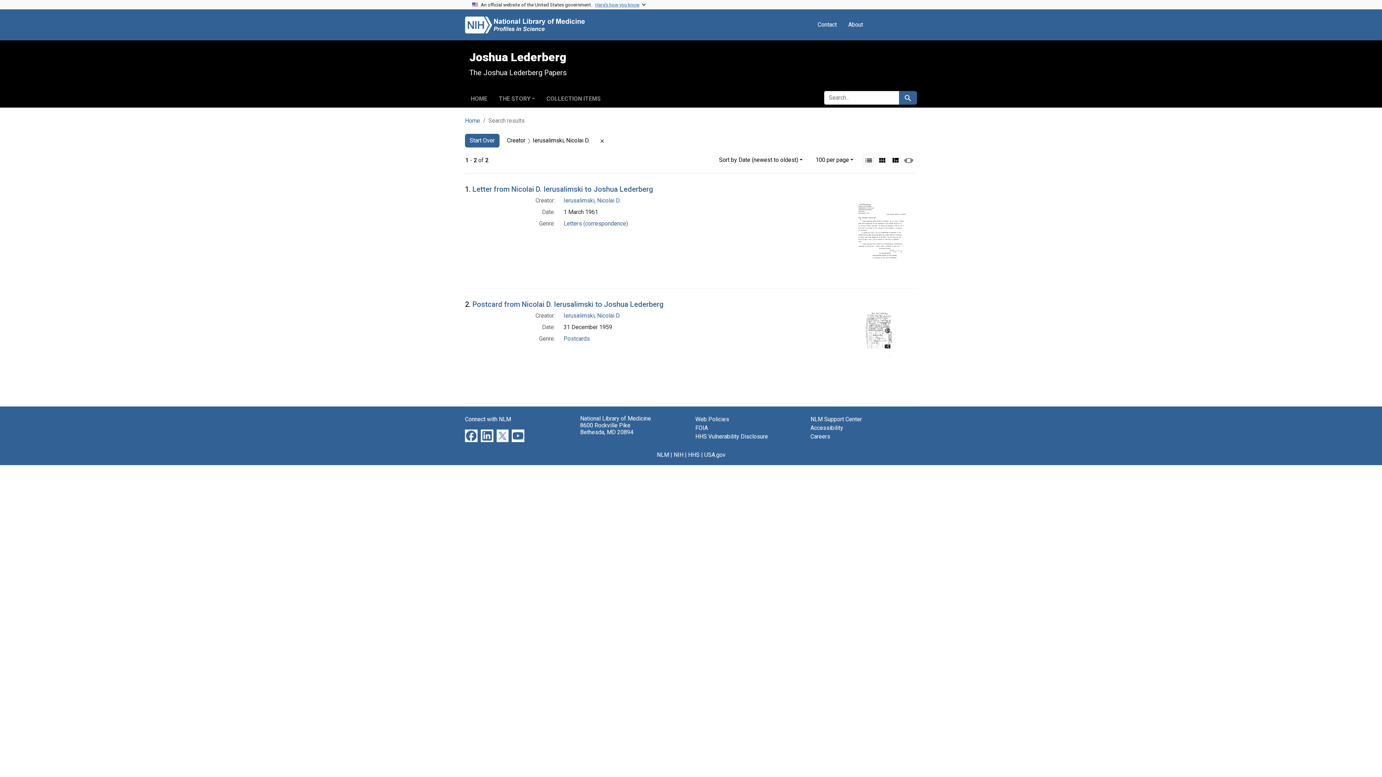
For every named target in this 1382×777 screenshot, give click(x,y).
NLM (663, 454)
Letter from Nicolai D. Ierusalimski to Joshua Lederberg (563, 189)
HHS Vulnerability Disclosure (731, 436)
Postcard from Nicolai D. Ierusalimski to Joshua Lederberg (568, 304)
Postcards (577, 338)
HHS (694, 454)
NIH (678, 454)
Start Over (482, 140)
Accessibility (826, 427)
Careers (820, 436)
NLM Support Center (836, 419)
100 (832, 159)
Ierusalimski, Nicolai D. (592, 200)
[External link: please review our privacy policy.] (471, 435)
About (855, 24)
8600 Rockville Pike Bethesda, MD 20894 (606, 429)
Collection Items (573, 98)
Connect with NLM (488, 419)
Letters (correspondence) (596, 223)
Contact (827, 24)
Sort (758, 159)
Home (479, 98)
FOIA (701, 427)
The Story (514, 98)
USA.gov (715, 454)
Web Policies (712, 419)
